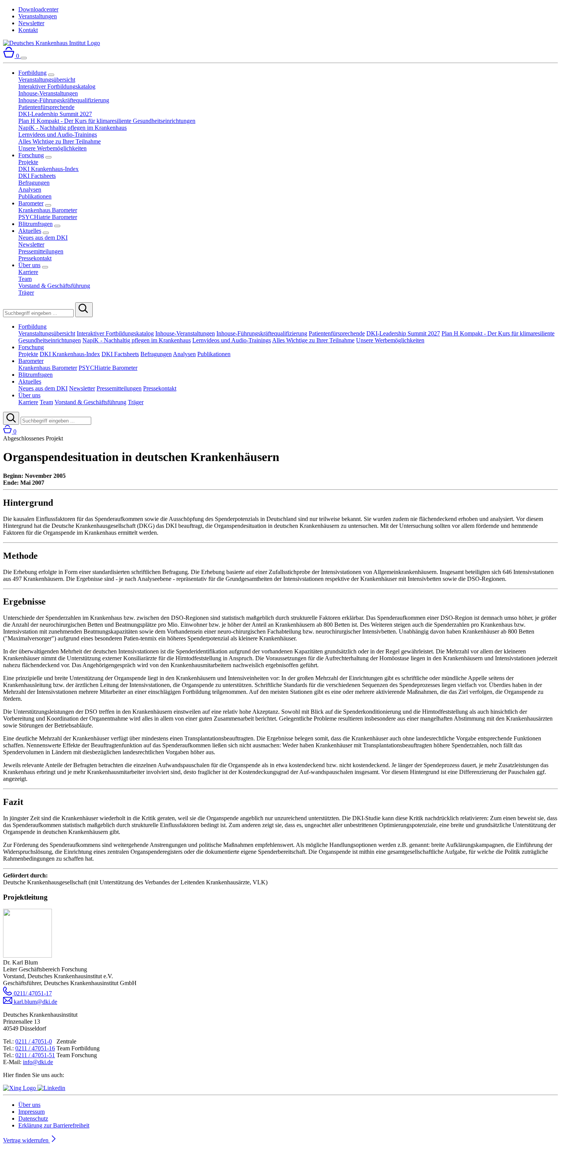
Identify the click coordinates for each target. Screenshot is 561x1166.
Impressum (31, 1111)
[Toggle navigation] (24, 58)
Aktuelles (29, 230)
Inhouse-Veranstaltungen (48, 93)
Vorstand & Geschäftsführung (54, 285)
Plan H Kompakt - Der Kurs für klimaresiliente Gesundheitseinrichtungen (106, 121)
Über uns (29, 265)
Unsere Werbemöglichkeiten (52, 148)
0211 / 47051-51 (35, 1055)
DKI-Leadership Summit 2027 (55, 114)
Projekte (28, 162)
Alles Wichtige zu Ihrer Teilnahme (59, 141)
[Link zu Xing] (20, 1088)
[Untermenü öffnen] (51, 75)
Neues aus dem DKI (43, 237)
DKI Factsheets (37, 176)
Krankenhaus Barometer (47, 210)
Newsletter (31, 23)
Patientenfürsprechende (46, 107)
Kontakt (28, 30)
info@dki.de (38, 1062)
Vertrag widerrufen (26, 1140)
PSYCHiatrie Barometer (47, 217)
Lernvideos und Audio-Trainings (57, 134)
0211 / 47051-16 (35, 1048)
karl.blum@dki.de (34, 1001)
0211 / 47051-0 (33, 1041)
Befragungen (34, 182)
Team (25, 279)
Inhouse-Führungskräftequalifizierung (63, 100)
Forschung (31, 155)
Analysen (29, 189)
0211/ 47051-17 (32, 993)
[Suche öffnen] (11, 418)
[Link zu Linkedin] (51, 1088)
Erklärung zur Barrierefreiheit (53, 1125)
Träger (26, 292)
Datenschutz (33, 1118)
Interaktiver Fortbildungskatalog (56, 86)
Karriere (28, 272)
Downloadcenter (38, 9)
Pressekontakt (35, 258)
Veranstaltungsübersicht (46, 79)
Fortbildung (32, 72)
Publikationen (35, 196)
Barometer (31, 203)
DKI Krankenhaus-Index (48, 169)
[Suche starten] (84, 309)
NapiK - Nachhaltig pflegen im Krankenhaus (72, 127)
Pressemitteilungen (40, 251)
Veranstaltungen (37, 16)
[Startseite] (51, 43)
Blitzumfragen (35, 224)
